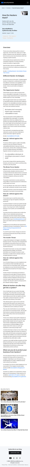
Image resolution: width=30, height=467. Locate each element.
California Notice (20, 464)
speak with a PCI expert (14, 375)
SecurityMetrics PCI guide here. (19, 376)
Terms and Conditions (12, 464)
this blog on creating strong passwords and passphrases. (15, 228)
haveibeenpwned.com (19, 219)
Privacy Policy (4, 464)
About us (26, 464)
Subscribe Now (15, 452)
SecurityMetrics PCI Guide (13, 136)
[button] (27, 2)
